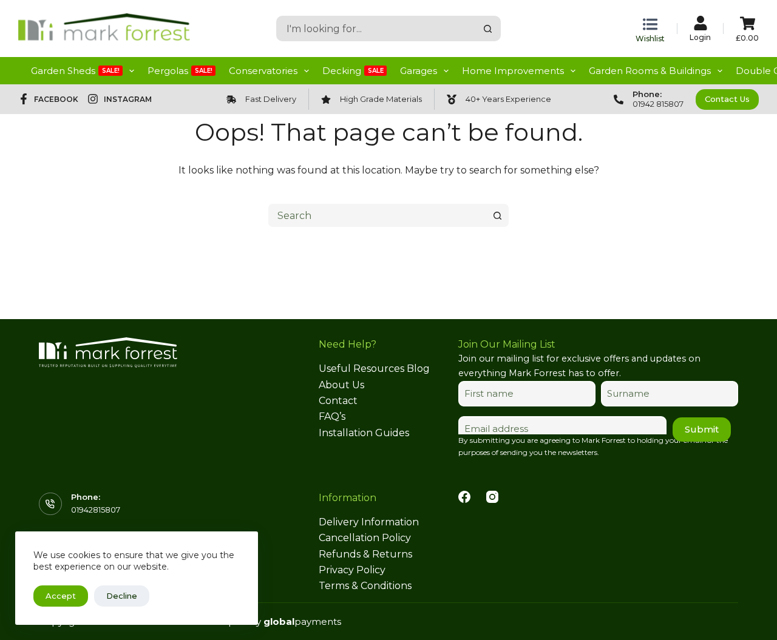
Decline (121, 596)
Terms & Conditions (365, 585)
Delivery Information (369, 522)
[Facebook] (464, 497)
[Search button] (488, 28)
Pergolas (180, 70)
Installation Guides (364, 433)
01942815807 (95, 509)
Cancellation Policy (365, 538)
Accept (61, 596)
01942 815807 (658, 104)
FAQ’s (332, 416)
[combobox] (376, 28)
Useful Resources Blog (374, 368)
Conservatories (263, 70)
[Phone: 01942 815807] (618, 99)
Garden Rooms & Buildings (650, 70)
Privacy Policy (352, 570)
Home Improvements (513, 70)
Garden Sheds (75, 70)
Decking (353, 70)
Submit (702, 429)
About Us (341, 385)
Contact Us (727, 99)
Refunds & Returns (365, 554)
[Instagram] (492, 497)
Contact (338, 400)
